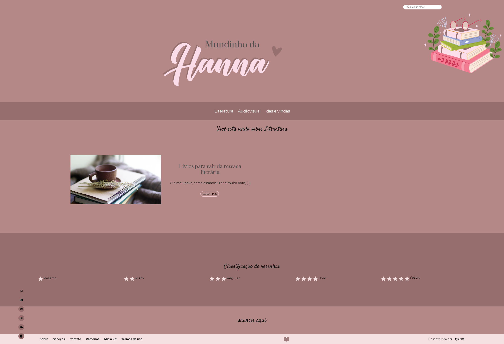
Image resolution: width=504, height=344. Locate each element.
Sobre (44, 339)
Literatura (223, 111)
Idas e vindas (277, 111)
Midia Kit (110, 339)
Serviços (59, 339)
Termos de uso (131, 339)
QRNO (459, 339)
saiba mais (210, 193)
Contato (75, 339)
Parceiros (92, 339)
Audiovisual (249, 111)
